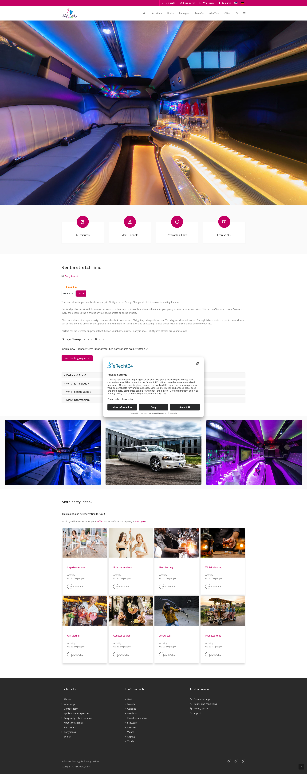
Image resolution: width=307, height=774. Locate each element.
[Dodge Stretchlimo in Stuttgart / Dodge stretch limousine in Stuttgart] (53, 452)
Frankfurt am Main (137, 718)
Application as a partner (76, 713)
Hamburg (132, 713)
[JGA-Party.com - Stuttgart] (70, 13)
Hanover (131, 727)
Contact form (71, 708)
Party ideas (70, 731)
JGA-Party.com (82, 766)
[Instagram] (235, 761)
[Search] (237, 13)
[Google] (242, 761)
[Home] (144, 13)
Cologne (131, 708)
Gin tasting (73, 635)
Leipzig (131, 736)
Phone (67, 699)
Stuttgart (140, 521)
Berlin (130, 699)
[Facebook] (228, 761)
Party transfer (72, 276)
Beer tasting (166, 567)
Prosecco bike (213, 635)
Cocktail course (121, 635)
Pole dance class (122, 567)
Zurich (130, 741)
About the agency (73, 722)
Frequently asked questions (78, 718)
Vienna (130, 731)
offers (100, 521)
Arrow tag (164, 635)
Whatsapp (69, 704)
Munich (131, 704)
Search (67, 736)
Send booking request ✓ (77, 358)
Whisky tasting (213, 567)
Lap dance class (76, 567)
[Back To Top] (301, 767)
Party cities (70, 727)
